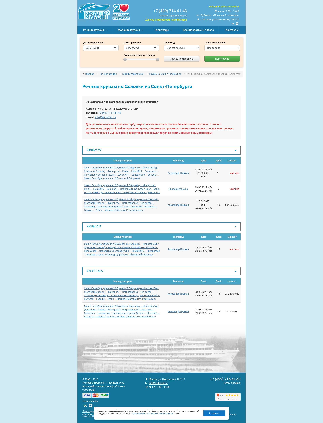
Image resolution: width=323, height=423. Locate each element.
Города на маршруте (181, 58)
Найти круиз (222, 58)
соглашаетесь (138, 414)
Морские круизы (129, 30)
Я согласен (214, 413)
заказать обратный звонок (173, 15)
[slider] (125, 59)
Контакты (232, 30)
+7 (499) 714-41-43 (109, 112)
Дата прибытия (132, 42)
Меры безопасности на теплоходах (167, 19)
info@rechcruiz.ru (105, 117)
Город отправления (215, 42)
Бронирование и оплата (198, 30)
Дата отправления (93, 42)
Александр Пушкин (178, 173)
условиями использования (160, 414)
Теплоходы (161, 30)
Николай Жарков (178, 189)
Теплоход (169, 42)
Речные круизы (93, 30)
